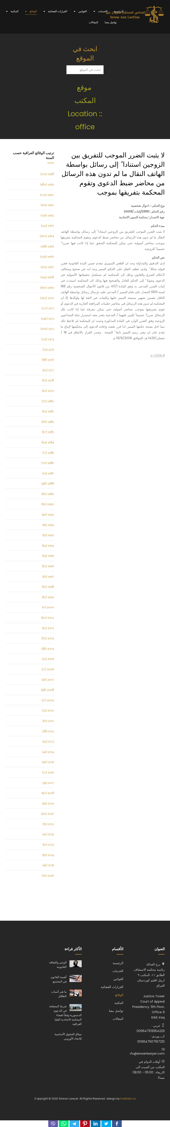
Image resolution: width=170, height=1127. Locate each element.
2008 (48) (47, 690)
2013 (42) (48, 741)
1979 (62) (48, 391)
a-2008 (156, 355)
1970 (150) (47, 298)
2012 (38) (48, 731)
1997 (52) (48, 576)
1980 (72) (48, 401)
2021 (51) (48, 824)
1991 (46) (48, 514)
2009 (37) (48, 700)
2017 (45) (48, 783)
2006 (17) (48, 669)
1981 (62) (48, 411)
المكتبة (14, 11)
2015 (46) (48, 762)
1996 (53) (48, 566)
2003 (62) (48, 638)
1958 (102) (47, 174)
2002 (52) (48, 628)
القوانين (82, 11)
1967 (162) (47, 267)
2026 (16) (48, 875)
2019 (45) (48, 803)
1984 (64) (48, 442)
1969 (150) (47, 287)
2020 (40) (47, 813)
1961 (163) (47, 205)
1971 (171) (48, 308)
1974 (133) (47, 339)
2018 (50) (48, 793)
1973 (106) (47, 329)
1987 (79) (48, 473)
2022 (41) (48, 834)
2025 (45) (48, 865)
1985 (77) (48, 452)
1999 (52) (48, 597)
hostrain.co (128, 1098)
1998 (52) (48, 586)
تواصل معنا (111, 22)
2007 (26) (48, 679)
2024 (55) (48, 855)
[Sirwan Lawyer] (135, 14)
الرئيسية (118, 11)
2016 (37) (48, 772)
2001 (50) (47, 617)
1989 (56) (48, 494)
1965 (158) (47, 246)
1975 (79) (48, 349)
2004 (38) (47, 648)
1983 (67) (48, 432)
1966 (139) (47, 256)
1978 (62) (48, 380)
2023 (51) (48, 844)
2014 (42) (48, 752)
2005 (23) (48, 659)
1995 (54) (48, 555)
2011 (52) (48, 721)
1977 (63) (48, 370)
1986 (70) (47, 463)
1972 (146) (47, 318)
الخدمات (102, 11)
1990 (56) (47, 504)
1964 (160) (47, 236)
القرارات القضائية (57, 11)
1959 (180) (47, 184)
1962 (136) (47, 215)
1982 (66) (48, 421)
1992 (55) (48, 525)
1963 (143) (47, 225)
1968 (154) (47, 277)
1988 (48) (47, 483)
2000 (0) (48, 607)
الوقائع (33, 11)
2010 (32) (48, 710)
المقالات (93, 22)
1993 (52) (48, 535)
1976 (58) (48, 360)
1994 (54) (48, 545)
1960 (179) (47, 195)
